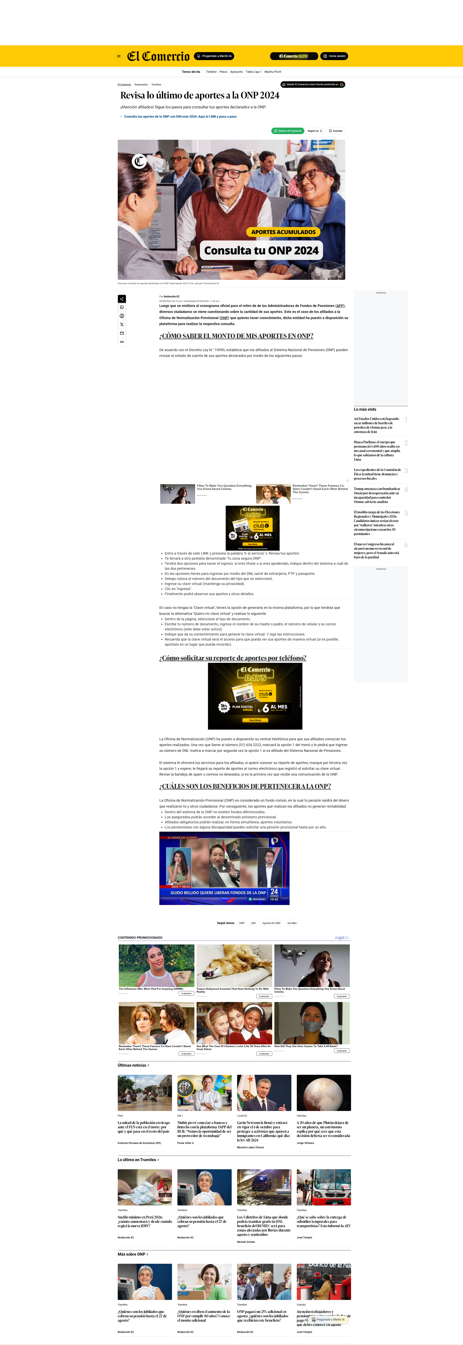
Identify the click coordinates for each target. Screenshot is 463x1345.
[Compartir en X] (122, 324)
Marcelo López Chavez (250, 1147)
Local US (242, 1115)
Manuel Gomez (246, 1241)
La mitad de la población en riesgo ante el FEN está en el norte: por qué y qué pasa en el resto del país (144, 1127)
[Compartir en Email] (122, 333)
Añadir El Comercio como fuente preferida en (312, 84)
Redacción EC (172, 296)
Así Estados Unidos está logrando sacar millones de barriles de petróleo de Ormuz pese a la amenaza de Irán (376, 425)
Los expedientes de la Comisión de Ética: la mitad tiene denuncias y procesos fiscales (377, 473)
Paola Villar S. (185, 1143)
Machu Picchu (274, 71)
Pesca (223, 71)
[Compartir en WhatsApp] (122, 307)
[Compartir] (122, 299)
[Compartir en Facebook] (122, 315)
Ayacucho (236, 71)
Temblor (211, 71)
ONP (242, 923)
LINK (205, 553)
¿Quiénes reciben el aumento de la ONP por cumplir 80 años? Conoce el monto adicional (203, 1316)
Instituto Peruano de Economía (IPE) (139, 1143)
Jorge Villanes (305, 1143)
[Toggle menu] (119, 56)
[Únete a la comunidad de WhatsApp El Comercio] (287, 131)
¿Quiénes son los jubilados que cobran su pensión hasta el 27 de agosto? (202, 1221)
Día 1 (180, 1115)
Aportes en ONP (271, 923)
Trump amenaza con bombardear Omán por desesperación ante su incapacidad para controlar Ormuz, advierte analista (377, 495)
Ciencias (301, 1115)
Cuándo (301, 1304)
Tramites (123, 1210)
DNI (253, 923)
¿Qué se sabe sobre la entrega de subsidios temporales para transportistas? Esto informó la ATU (324, 1221)
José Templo (304, 1237)
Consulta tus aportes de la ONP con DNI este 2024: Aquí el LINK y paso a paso (180, 116)
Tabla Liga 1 (254, 71)
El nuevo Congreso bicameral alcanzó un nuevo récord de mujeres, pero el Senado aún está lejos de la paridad (376, 550)
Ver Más (292, 923)
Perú (120, 1115)
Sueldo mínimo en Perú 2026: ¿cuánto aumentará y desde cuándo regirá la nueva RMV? (145, 1221)
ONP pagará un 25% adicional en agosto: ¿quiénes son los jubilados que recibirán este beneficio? (262, 1316)
